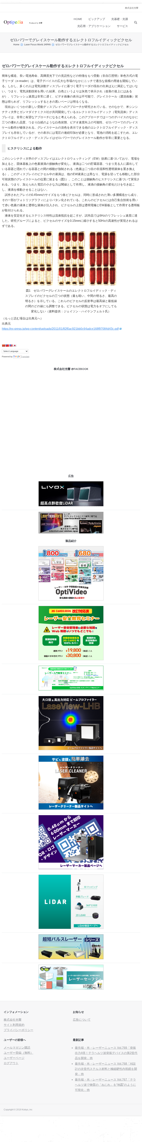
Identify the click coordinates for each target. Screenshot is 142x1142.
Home (16, 44)
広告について (82, 1019)
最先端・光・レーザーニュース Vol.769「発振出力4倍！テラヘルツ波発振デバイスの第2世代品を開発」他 (106, 1053)
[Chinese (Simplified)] (3, 345)
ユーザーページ (14, 1058)
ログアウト (11, 1063)
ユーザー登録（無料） (18, 1052)
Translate (25, 356)
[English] (11, 345)
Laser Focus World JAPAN (37, 44)
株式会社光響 (131, 8)
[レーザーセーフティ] (71, 988)
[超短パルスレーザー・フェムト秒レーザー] (71, 958)
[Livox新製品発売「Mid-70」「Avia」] (71, 505)
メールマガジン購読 (17, 1047)
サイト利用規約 (14, 1024)
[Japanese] (14, 345)
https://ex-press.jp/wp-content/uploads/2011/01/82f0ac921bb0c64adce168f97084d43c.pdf (60, 328)
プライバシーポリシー (18, 1030)
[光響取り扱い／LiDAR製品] (71, 928)
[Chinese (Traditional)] (7, 345)
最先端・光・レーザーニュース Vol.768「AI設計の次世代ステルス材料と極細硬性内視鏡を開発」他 (106, 1069)
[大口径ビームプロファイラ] (71, 749)
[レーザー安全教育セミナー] (71, 659)
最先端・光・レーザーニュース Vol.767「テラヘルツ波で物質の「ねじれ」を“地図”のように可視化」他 (105, 1085)
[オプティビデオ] (71, 599)
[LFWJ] (71, 532)
